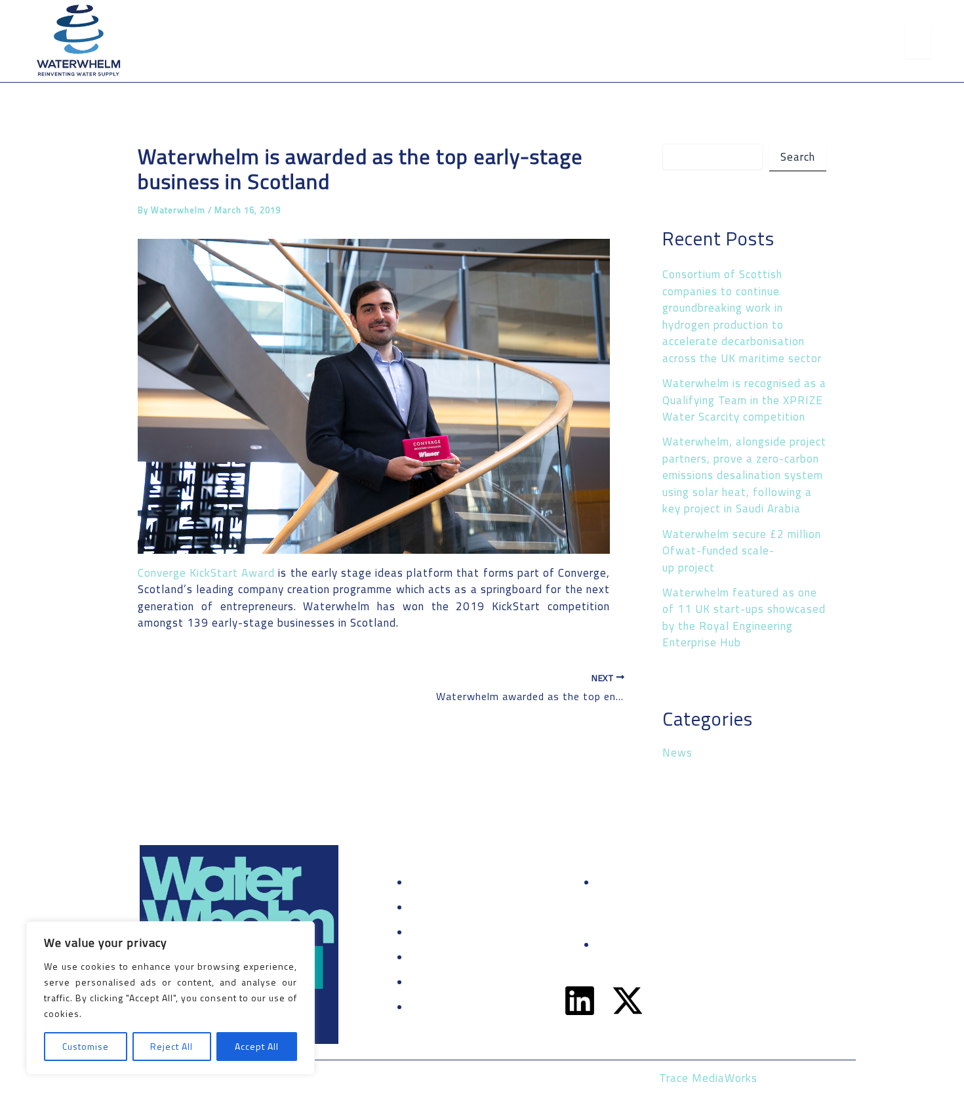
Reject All (171, 1046)
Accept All (257, 1046)
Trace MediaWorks (708, 1078)
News (677, 752)
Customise (85, 1046)
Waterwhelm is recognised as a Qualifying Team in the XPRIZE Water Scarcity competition (744, 400)
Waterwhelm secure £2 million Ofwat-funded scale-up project (741, 551)
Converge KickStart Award (206, 572)
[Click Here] (918, 41)
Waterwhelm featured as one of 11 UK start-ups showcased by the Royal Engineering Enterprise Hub (744, 618)
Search (797, 156)
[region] (170, 998)
